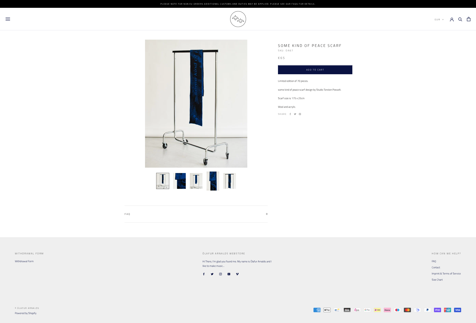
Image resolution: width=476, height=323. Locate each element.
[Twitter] (295, 114)
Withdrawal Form (24, 261)
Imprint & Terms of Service (446, 273)
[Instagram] (220, 274)
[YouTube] (229, 274)
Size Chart (437, 280)
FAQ (128, 214)
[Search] (460, 19)
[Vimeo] (237, 274)
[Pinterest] (300, 114)
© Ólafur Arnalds (27, 308)
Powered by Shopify (25, 313)
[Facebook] (290, 114)
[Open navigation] (8, 19)
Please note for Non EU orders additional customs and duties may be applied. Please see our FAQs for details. (238, 3)
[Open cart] (468, 19)
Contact (436, 267)
